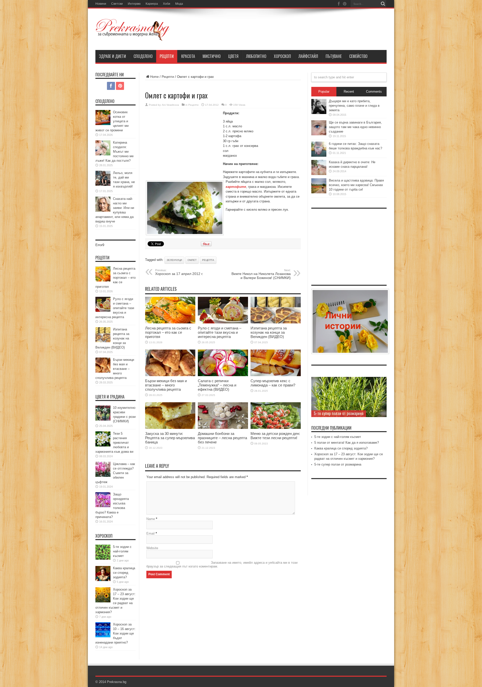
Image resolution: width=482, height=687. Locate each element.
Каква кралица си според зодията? (124, 572)
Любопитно (256, 56)
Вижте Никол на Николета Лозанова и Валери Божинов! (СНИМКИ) (261, 274)
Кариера (152, 4)
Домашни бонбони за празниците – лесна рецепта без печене (222, 437)
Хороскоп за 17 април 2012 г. (179, 272)
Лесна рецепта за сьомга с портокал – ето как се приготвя (168, 332)
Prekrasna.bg (116, 682)
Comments (374, 91)
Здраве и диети (112, 56)
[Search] (383, 4)
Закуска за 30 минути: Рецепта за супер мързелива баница (170, 437)
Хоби (166, 4)
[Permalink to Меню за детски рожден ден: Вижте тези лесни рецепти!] (276, 428)
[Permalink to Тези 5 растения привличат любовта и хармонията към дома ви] (102, 445)
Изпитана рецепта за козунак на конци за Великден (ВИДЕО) (269, 332)
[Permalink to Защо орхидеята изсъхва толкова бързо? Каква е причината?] (102, 506)
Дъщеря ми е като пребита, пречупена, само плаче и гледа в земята (354, 105)
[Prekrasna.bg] (133, 37)
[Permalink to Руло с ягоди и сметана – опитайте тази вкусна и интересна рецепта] (223, 322)
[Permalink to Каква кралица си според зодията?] (102, 580)
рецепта (208, 260)
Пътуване (334, 56)
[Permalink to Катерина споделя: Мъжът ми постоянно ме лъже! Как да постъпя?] (102, 154)
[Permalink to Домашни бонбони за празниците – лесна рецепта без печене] (223, 428)
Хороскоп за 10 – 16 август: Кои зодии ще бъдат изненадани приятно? (115, 633)
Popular (323, 91)
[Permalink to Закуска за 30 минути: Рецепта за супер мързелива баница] (170, 428)
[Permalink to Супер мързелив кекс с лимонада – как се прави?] (276, 375)
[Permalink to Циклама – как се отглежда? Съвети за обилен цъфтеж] (102, 476)
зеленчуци (174, 260)
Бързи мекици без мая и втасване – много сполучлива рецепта (166, 385)
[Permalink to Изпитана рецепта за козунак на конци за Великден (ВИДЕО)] (276, 322)
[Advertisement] (182, 144)
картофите (236, 187)
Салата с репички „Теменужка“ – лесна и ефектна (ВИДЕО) (217, 385)
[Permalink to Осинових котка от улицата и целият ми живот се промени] (102, 124)
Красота (188, 56)
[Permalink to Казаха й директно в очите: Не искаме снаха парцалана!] (318, 174)
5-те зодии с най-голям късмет (122, 551)
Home (154, 77)
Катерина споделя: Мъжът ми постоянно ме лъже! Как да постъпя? (114, 151)
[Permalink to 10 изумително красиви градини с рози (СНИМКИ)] (102, 419)
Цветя (233, 56)
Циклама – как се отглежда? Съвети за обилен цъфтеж (115, 473)
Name (150, 519)
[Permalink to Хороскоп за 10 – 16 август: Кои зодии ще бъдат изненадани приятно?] (102, 636)
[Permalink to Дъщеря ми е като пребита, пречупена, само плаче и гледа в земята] (318, 113)
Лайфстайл (308, 56)
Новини (100, 4)
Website (152, 548)
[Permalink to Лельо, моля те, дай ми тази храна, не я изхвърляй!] (102, 185)
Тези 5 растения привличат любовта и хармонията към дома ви (114, 442)
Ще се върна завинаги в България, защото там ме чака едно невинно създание (355, 127)
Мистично (212, 56)
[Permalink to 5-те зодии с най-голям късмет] (102, 558)
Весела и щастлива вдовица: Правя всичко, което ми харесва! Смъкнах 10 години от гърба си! (356, 185)
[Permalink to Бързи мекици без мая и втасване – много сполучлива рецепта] (170, 375)
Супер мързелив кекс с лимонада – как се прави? (273, 383)
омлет (192, 260)
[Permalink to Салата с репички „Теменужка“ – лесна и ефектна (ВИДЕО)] (223, 375)
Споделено (143, 56)
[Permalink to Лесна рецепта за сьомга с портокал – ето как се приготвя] (170, 322)
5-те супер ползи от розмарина (339, 413)
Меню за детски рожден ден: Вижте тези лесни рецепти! (275, 435)
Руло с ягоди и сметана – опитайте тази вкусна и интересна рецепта (219, 332)
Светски (117, 4)
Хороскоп (282, 56)
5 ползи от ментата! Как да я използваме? (346, 442)
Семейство (358, 56)
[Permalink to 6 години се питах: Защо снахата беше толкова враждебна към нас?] (318, 155)
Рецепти (167, 56)
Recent (349, 91)
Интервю (134, 4)
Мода (179, 4)
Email (150, 533)
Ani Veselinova (170, 104)
